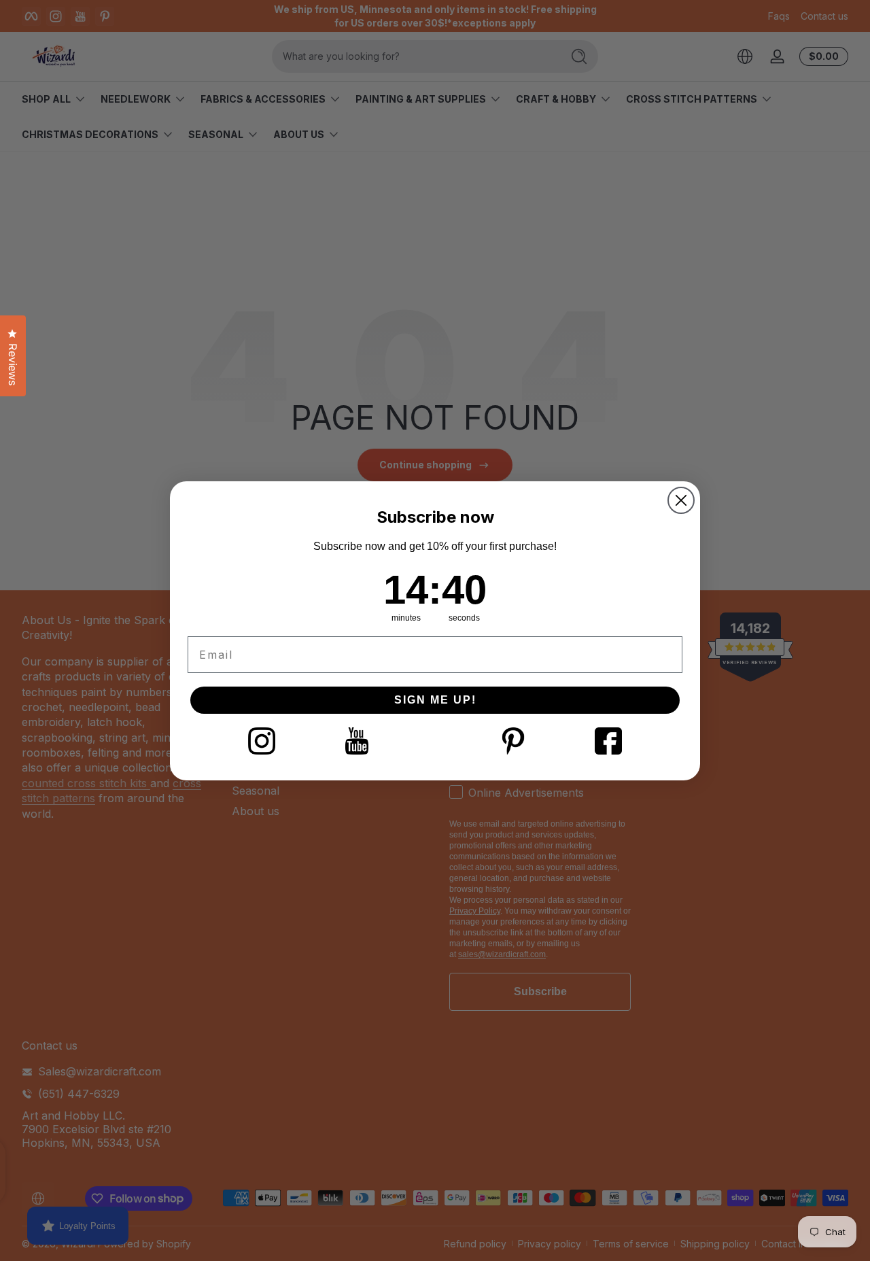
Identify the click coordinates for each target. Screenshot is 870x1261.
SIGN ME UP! (435, 700)
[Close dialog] (681, 500)
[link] (261, 741)
